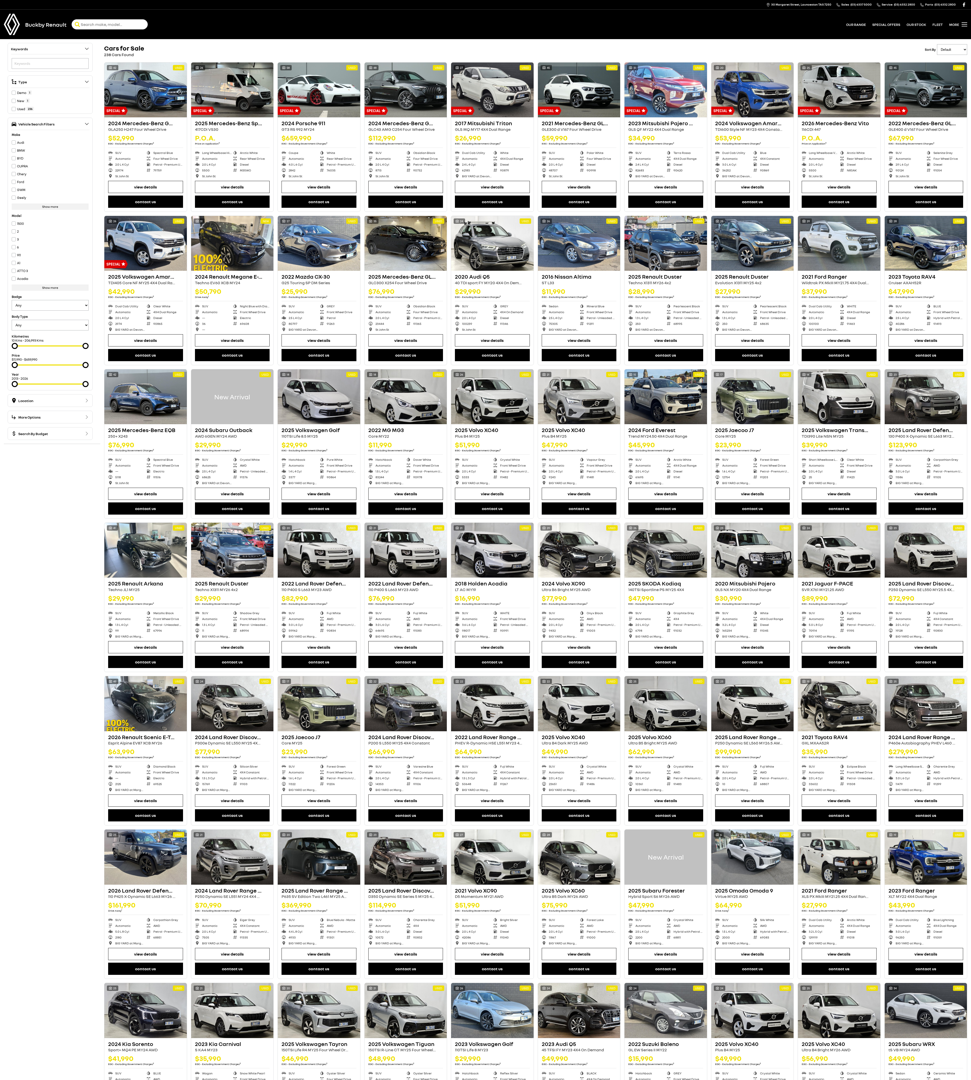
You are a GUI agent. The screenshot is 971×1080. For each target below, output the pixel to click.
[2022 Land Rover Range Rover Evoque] (492, 703)
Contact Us (145, 201)
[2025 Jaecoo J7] (752, 396)
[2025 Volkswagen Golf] (319, 396)
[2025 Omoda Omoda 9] (752, 857)
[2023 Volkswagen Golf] (492, 1010)
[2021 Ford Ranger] (839, 243)
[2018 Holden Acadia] (492, 550)
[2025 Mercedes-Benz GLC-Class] (406, 243)
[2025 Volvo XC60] (665, 703)
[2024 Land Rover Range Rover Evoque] (232, 857)
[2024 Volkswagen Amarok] (752, 89)
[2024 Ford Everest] (665, 396)
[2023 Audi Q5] (579, 1010)
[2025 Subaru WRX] (926, 1010)
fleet (937, 24)
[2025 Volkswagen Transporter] (839, 396)
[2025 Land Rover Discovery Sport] (926, 550)
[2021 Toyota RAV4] (839, 703)
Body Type (20, 316)
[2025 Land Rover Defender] (926, 396)
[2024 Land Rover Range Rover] (926, 703)
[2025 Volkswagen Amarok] (145, 243)
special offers (886, 24)
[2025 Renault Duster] (665, 243)
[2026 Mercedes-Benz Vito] (839, 89)
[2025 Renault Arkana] (145, 550)
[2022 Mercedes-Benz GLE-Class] (926, 89)
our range (856, 24)
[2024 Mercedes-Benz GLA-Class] (145, 89)
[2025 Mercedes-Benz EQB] (145, 396)
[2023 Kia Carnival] (232, 1010)
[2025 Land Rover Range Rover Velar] (752, 703)
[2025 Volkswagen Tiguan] (406, 1010)
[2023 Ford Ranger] (926, 857)
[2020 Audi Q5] (492, 243)
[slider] (15, 346)
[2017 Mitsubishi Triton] (492, 89)
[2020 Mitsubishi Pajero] (752, 550)
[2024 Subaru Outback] (232, 396)
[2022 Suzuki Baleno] (665, 1010)
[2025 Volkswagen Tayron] (319, 1010)
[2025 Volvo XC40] (492, 396)
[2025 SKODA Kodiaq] (665, 550)
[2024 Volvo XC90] (579, 550)
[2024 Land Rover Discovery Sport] (232, 703)
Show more (50, 207)
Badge (17, 297)
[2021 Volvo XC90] (492, 857)
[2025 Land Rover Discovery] (406, 857)
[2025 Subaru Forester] (665, 857)
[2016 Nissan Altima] (579, 243)
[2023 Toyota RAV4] (926, 243)
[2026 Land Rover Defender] (145, 857)
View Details (145, 186)
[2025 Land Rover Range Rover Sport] (319, 857)
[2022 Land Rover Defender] (319, 550)
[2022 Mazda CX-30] (319, 243)
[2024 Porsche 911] (319, 89)
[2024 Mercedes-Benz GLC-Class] (406, 89)
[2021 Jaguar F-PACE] (839, 550)
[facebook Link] (964, 5)
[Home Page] (12, 24)
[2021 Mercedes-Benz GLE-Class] (579, 89)
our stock (916, 24)
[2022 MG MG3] (406, 396)
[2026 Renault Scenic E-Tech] (145, 703)
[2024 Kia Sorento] (145, 1010)
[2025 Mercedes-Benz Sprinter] (232, 89)
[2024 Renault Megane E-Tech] (232, 243)
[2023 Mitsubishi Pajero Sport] (665, 89)
